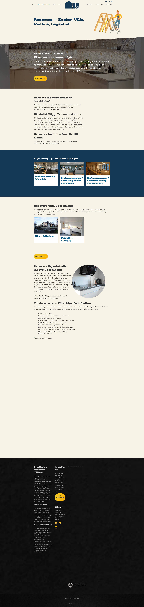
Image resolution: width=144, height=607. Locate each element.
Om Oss (89, 5)
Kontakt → (40, 78)
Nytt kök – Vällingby (67, 239)
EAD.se (75, 603)
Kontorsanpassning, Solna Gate (45, 177)
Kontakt (109, 5)
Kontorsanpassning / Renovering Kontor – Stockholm (72, 181)
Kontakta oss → (40, 256)
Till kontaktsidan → (60, 497)
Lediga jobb (99, 5)
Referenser (56, 5)
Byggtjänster (42, 5)
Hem (33, 5)
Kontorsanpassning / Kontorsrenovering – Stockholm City (98, 181)
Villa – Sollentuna (44, 236)
